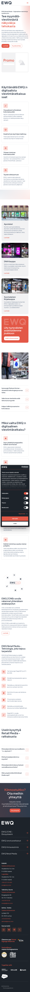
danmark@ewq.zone (7, 921)
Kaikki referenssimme (11, 338)
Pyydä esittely (16, 46)
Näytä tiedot (22, 513)
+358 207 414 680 (7, 882)
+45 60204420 (6, 918)
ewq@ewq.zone (6, 885)
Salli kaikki (15, 518)
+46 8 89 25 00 (6, 900)
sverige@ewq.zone (7, 903)
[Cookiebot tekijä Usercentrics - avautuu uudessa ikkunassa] (21, 467)
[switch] (26, 498)
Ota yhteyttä (15, 810)
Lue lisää (5, 46)
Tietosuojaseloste (8, 988)
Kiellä (15, 523)
